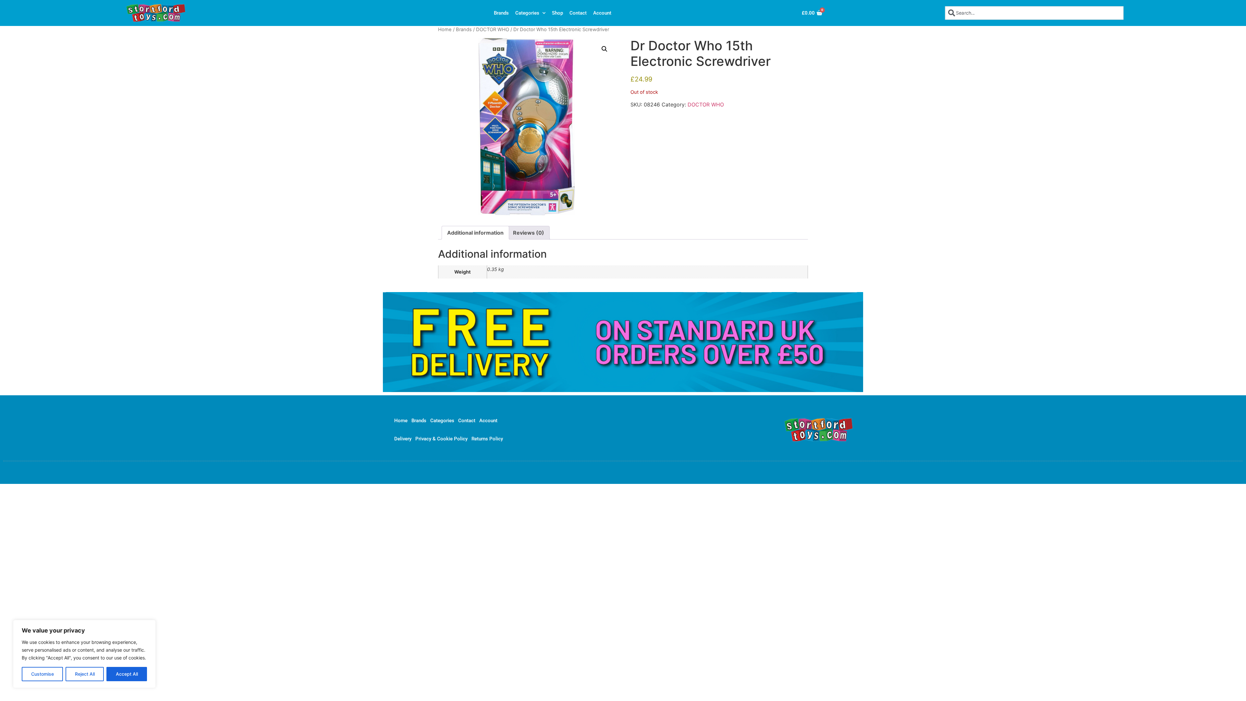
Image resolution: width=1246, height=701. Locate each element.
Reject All (85, 674)
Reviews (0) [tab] (528, 232)
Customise (42, 674)
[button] (604, 49)
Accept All (127, 674)
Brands (501, 13)
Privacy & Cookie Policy (441, 439)
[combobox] (1034, 12)
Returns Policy (487, 439)
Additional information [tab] (475, 232)
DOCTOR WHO (492, 29)
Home (445, 29)
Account (602, 13)
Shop (557, 13)
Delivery (402, 439)
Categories (527, 13)
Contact (578, 13)
